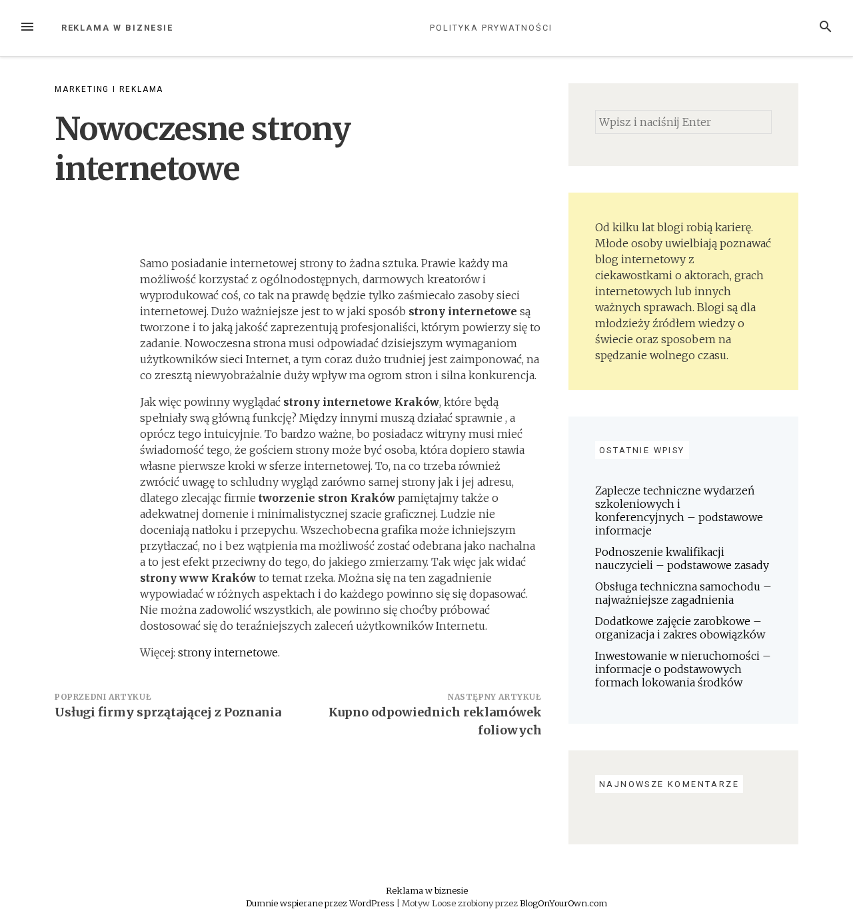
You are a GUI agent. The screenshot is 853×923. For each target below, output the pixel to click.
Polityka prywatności (491, 28)
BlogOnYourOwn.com (563, 903)
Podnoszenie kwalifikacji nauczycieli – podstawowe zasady (682, 558)
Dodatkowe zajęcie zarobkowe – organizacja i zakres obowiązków (680, 627)
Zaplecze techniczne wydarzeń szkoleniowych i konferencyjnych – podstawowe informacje (679, 510)
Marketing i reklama (109, 89)
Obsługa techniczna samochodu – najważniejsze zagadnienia (683, 593)
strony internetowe (228, 652)
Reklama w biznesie (117, 28)
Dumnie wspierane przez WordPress (321, 903)
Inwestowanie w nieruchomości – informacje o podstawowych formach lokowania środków (683, 669)
